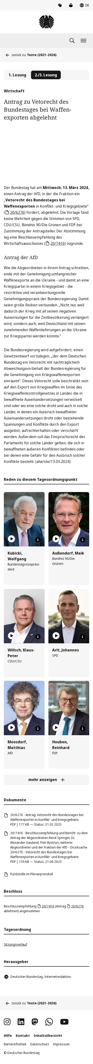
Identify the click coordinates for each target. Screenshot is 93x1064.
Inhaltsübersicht (48, 1035)
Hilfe (8, 1035)
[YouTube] (64, 1022)
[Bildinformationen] (38, 540)
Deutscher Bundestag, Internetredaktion (40, 976)
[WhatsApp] (49, 1022)
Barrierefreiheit (15, 1044)
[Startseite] (46, 22)
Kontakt (23, 1035)
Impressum (61, 1044)
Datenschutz (39, 1044)
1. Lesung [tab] (17, 75)
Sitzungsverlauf (15, 944)
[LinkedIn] (21, 1022)
